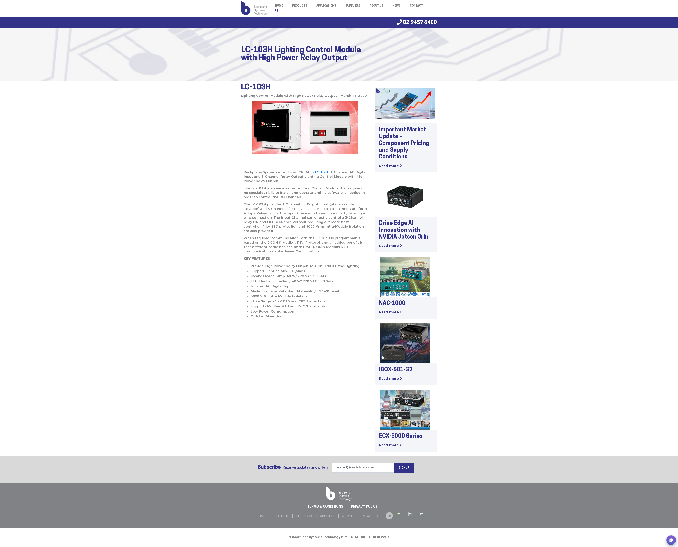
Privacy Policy (364, 506)
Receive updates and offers (293, 467)
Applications (326, 5)
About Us (376, 5)
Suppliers (353, 5)
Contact (416, 5)
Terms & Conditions (325, 506)
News (396, 5)
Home (261, 516)
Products (299, 5)
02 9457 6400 (419, 22)
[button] (671, 540)
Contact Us (368, 516)
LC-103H (322, 172)
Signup (404, 467)
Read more (389, 166)
